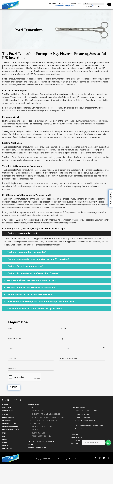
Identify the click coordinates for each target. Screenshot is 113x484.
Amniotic (76, 437)
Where (8, 408)
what (33, 404)
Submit (14, 387)
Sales (9, 417)
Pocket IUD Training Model (41, 436)
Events (5, 445)
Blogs (4, 439)
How (7, 411)
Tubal (75, 434)
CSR (3, 436)
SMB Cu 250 (36, 430)
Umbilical (37, 448)
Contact (7, 449)
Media (4, 442)
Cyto (31, 444)
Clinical (9, 423)
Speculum (75, 444)
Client (10, 430)
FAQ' (4, 433)
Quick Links (11, 400)
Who (6, 404)
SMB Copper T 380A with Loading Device (46, 414)
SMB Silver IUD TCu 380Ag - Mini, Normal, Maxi (48, 417)
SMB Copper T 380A (38, 411)
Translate (99, 6)
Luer (41, 441)
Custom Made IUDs (38, 433)
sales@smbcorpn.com (65, 5)
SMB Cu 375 (36, 423)
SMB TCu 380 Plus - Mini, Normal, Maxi (45, 420)
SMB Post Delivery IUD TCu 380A (43, 427)
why (5, 414)
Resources (6, 420)
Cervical (78, 440)
